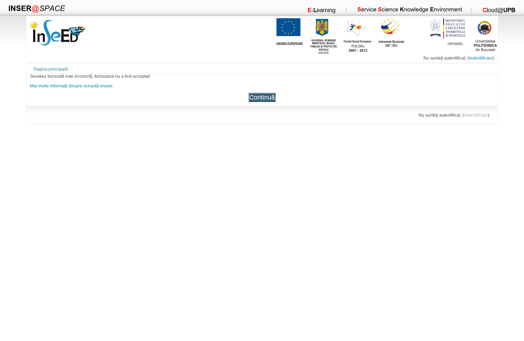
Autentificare (481, 58)
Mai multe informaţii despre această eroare (71, 85)
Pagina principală (51, 69)
